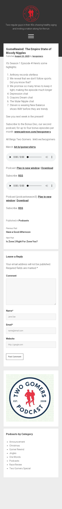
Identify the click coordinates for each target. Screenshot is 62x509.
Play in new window (28, 168)
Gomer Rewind (16, 449)
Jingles (12, 453)
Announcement (17, 442)
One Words (15, 457)
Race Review (15, 464)
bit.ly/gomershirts (25, 146)
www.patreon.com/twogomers (32, 131)
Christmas (14, 445)
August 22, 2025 (22, 56)
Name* (9, 310)
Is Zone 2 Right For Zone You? (22, 241)
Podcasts (24, 220)
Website (10, 338)
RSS (20, 175)
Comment (11, 275)
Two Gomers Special (20, 468)
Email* (9, 324)
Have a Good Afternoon (18, 232)
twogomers (37, 56)
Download (47, 168)
